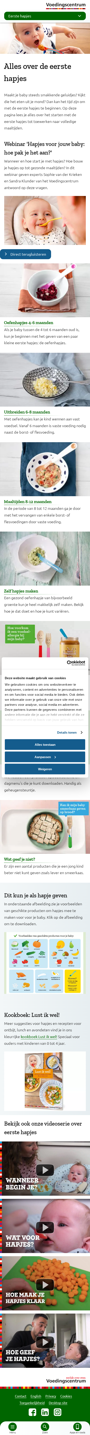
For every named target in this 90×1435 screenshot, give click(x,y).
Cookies (66, 1396)
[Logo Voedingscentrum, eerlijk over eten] (45, 1379)
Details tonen (67, 732)
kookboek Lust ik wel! (39, 1036)
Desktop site (58, 1402)
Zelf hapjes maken (21, 591)
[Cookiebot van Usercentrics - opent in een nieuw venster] (67, 663)
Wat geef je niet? (19, 859)
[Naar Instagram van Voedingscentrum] (57, 1412)
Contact (20, 1396)
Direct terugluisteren (28, 254)
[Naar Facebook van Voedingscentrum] (32, 1412)
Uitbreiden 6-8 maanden (27, 412)
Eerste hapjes (19, 16)
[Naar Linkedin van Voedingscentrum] (45, 1412)
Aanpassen (43, 757)
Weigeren (45, 769)
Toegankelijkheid (32, 1402)
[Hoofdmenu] (12, 1427)
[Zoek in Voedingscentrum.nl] (45, 1427)
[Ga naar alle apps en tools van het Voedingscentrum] (77, 1427)
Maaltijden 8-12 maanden (27, 501)
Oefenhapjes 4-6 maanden (28, 322)
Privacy (50, 1396)
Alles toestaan (45, 744)
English (36, 1396)
